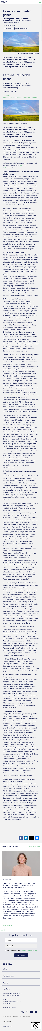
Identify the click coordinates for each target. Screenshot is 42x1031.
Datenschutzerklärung (28, 951)
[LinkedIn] (22, 1012)
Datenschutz (7, 1021)
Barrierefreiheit (7, 1016)
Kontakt (15, 1016)
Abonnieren (21, 955)
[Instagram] (27, 1012)
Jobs (20, 1016)
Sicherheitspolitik (24, 97)
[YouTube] (31, 1012)
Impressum (26, 1016)
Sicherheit (34, 97)
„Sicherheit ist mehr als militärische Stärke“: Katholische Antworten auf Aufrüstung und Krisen (19, 885)
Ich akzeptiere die (21, 950)
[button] (21, 838)
